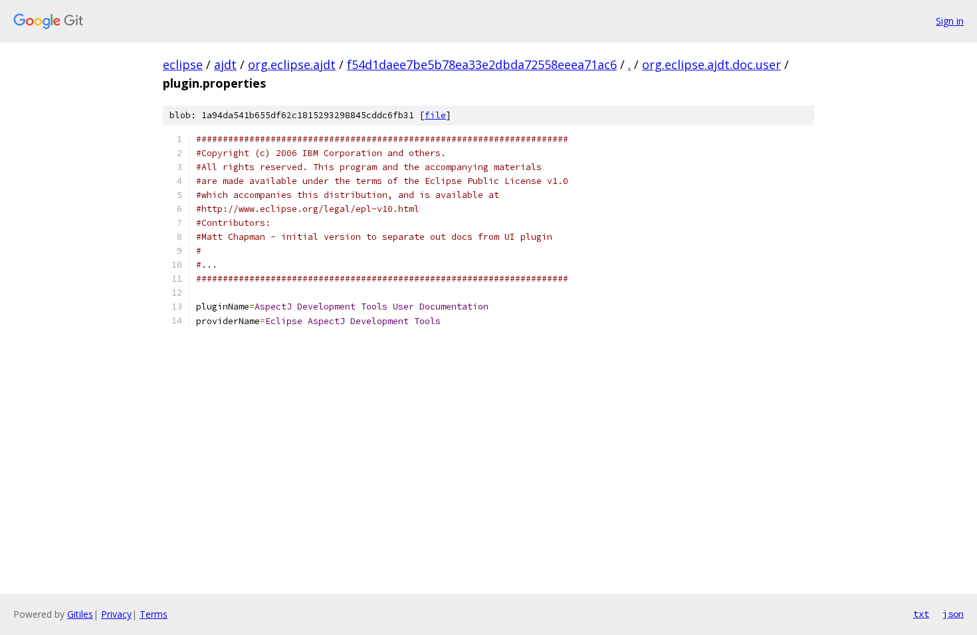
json (953, 614)
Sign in (950, 21)
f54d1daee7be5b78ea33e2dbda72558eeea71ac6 (482, 64)
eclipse (183, 64)
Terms (153, 614)
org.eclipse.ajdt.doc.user (711, 64)
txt (921, 614)
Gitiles (80, 614)
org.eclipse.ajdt (292, 64)
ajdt (225, 64)
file (435, 115)
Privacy (116, 614)
